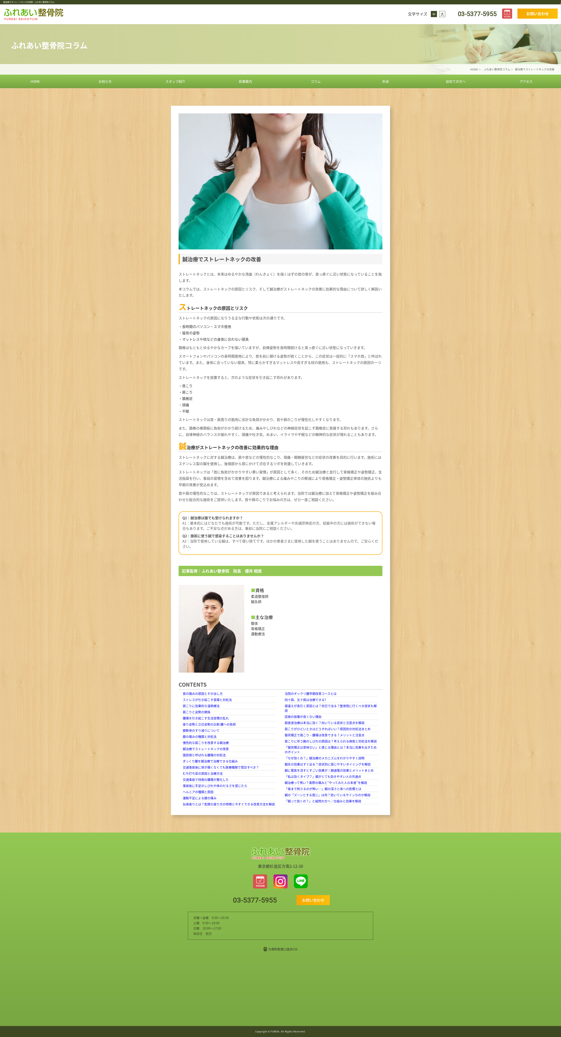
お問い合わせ (537, 13)
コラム (316, 81)
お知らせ (105, 81)
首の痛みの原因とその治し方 (203, 693)
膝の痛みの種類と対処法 (200, 736)
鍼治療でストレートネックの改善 (206, 749)
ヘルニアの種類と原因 (198, 792)
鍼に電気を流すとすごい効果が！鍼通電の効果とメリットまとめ (329, 770)
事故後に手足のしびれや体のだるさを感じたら (215, 785)
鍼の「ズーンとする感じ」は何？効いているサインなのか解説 (327, 795)
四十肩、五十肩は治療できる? (305, 699)
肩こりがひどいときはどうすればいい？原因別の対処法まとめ (328, 729)
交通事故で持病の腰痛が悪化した (206, 779)
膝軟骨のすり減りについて (201, 730)
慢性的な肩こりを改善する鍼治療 (206, 742)
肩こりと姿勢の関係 (196, 712)
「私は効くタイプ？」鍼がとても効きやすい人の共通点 (323, 776)
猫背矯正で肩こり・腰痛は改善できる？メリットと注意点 (324, 735)
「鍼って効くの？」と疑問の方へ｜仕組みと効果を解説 (323, 801)
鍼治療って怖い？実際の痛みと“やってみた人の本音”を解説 (326, 782)
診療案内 (245, 81)
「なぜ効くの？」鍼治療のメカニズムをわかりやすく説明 (324, 758)
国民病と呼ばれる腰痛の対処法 (204, 755)
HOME (35, 81)
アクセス (526, 81)
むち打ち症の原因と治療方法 (203, 773)
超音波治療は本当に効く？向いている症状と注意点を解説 (324, 722)
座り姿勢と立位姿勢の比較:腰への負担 (209, 724)
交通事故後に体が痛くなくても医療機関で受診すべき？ (221, 767)
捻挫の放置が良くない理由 (303, 716)
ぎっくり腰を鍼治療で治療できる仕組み (210, 761)
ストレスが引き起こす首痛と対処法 (207, 699)
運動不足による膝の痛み (200, 798)
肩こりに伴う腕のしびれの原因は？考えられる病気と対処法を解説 (331, 741)
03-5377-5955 (476, 14)
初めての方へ (456, 81)
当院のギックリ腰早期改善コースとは (311, 693)
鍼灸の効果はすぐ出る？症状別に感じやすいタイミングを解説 (328, 764)
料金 (385, 81)
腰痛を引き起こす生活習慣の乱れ (206, 718)
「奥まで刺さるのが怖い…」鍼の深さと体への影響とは (323, 788)
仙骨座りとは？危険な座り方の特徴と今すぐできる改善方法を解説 (229, 804)
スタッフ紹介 (175, 81)
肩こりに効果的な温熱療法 (201, 706)
